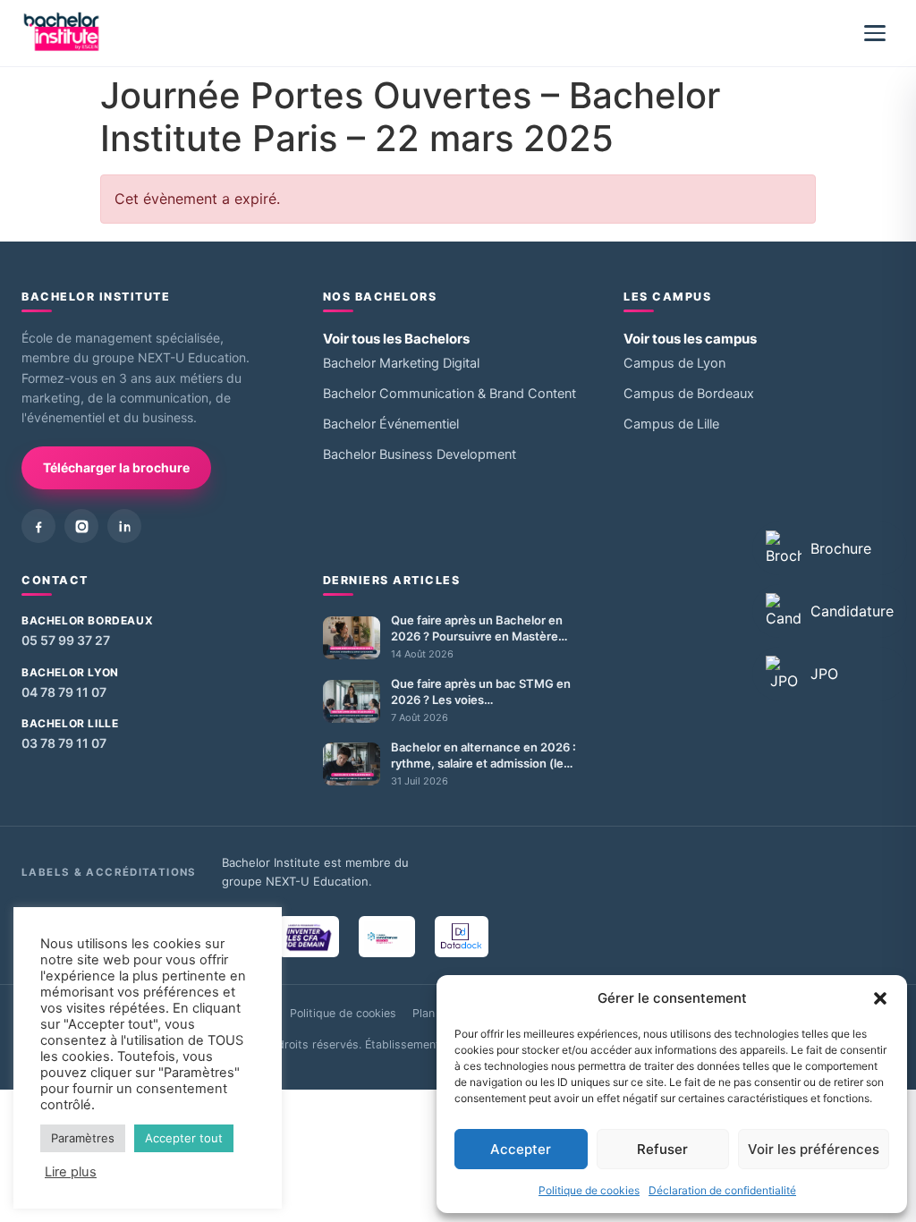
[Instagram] (81, 526)
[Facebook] (38, 526)
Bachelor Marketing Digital (401, 363)
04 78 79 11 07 (63, 692)
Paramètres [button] (82, 1138)
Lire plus (71, 1172)
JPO (824, 674)
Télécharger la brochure (116, 467)
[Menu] (875, 33)
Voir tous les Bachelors (396, 338)
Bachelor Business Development (419, 454)
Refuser (662, 1149)
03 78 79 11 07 (63, 743)
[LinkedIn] (124, 526)
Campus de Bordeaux (688, 394)
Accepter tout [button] (184, 1138)
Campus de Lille (671, 424)
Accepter (520, 1149)
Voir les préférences (813, 1149)
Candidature (852, 611)
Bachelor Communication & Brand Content (449, 394)
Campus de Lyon (674, 363)
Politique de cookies (589, 1190)
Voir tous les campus (690, 338)
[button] (880, 998)
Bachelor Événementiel (391, 424)
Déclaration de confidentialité (722, 1190)
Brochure (840, 548)
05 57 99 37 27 (65, 640)
